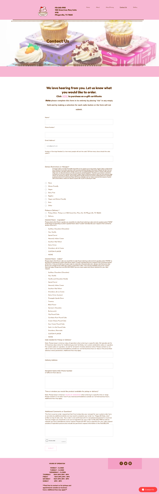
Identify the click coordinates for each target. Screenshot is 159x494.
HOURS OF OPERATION (73, 395)
